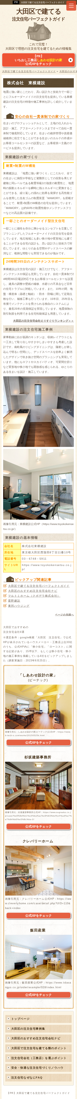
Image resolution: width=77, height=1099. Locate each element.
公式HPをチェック (38, 742)
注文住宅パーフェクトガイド (38, 14)
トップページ (20, 1018)
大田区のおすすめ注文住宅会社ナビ (32, 590)
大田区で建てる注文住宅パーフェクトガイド (42, 2)
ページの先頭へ (64, 614)
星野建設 (14, 600)
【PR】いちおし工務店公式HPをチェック (38, 59)
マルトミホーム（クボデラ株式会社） (34, 595)
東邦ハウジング (19, 605)
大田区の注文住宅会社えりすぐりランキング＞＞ (43, 320)
